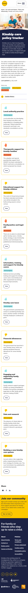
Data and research (11, 414)
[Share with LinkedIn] (9, 490)
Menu (19, 3)
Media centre (5, 546)
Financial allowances (12, 339)
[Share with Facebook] (6, 490)
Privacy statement (20, 545)
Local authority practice (13, 111)
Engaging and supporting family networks (11, 376)
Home (3, 9)
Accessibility (19, 554)
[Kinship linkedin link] (11, 574)
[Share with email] (3, 490)
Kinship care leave (11, 303)
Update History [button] (9, 96)
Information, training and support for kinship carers (13, 265)
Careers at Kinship (6, 549)
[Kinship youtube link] (15, 574)
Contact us (4, 543)
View (6, 133)
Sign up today (7, 514)
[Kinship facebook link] (3, 574)
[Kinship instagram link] (7, 574)
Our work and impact (11, 9)
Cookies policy (19, 548)
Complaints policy (20, 551)
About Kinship (5, 540)
